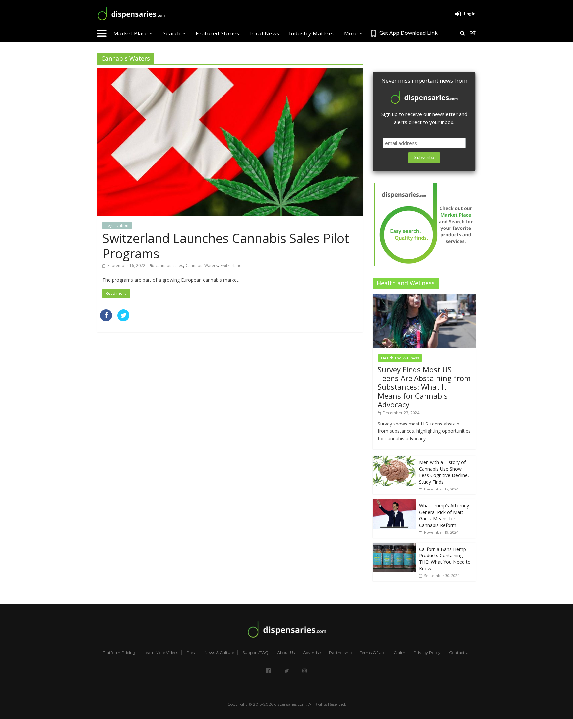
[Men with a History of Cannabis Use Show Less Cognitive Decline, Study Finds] (394, 459)
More (352, 33)
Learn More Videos (161, 652)
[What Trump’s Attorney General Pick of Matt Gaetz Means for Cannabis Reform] (394, 502)
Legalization (117, 225)
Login (470, 13)
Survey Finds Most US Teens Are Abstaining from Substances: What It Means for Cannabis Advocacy (424, 387)
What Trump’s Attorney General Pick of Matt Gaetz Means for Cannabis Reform (444, 515)
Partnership (340, 652)
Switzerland (231, 265)
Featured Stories (217, 33)
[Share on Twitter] (123, 319)
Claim (399, 652)
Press (191, 652)
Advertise (312, 652)
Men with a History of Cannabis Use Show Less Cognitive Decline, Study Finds (444, 472)
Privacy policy (427, 652)
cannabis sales (169, 265)
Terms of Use (372, 652)
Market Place (131, 33)
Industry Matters (311, 33)
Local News (264, 33)
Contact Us (459, 652)
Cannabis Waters (202, 265)
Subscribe (424, 157)
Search (172, 33)
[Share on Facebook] (106, 319)
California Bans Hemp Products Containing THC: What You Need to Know (445, 559)
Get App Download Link (408, 32)
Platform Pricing (119, 652)
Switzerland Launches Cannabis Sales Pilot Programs (225, 245)
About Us (286, 652)
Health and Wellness (400, 358)
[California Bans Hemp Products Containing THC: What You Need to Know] (394, 546)
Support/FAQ (255, 652)
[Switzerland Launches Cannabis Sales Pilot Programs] (230, 72)
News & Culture (219, 652)
